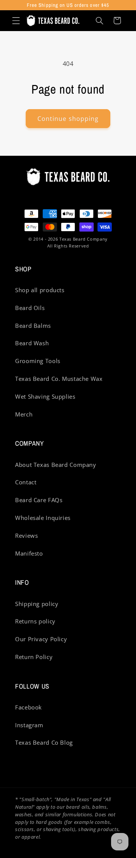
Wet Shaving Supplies (45, 396)
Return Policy (34, 657)
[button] (16, 20)
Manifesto (29, 553)
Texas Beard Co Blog (44, 742)
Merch (23, 414)
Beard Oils (30, 308)
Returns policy (35, 621)
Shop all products (40, 290)
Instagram (29, 725)
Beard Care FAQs (38, 500)
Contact (25, 482)
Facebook (28, 707)
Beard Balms (33, 325)
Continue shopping (68, 118)
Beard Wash (32, 343)
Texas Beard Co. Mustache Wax (59, 378)
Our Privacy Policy (41, 639)
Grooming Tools (37, 361)
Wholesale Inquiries (43, 517)
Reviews (26, 535)
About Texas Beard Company (55, 464)
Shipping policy (36, 603)
